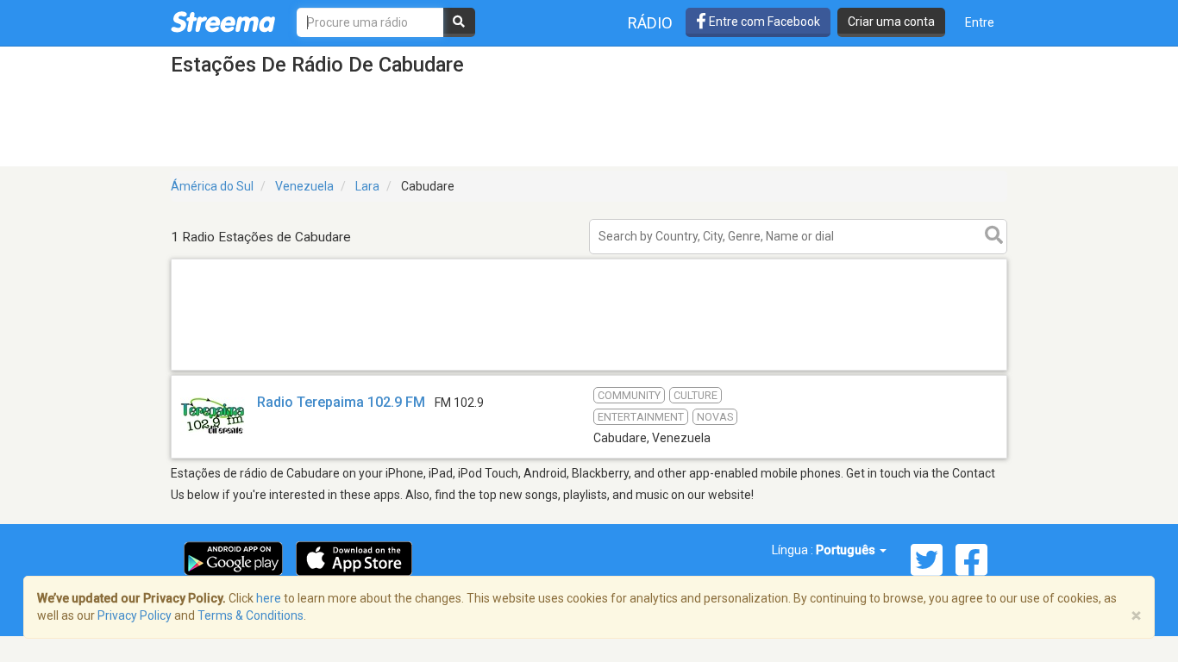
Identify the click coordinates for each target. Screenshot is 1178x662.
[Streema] (223, 21)
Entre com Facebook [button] (763, 21)
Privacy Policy (134, 615)
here (268, 598)
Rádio (650, 23)
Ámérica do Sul (212, 186)
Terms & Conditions (250, 615)
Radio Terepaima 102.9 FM (341, 402)
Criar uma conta (891, 21)
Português (847, 550)
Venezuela (304, 186)
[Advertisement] (589, 369)
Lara (367, 186)
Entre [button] (979, 22)
